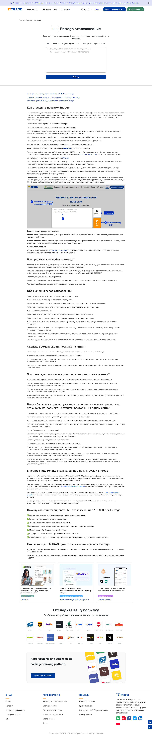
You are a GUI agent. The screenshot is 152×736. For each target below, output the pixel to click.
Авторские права (13, 714)
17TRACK (67, 148)
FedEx (90, 154)
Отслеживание (49, 719)
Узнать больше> (133, 3)
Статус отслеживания (52, 710)
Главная (21, 20)
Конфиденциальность (15, 710)
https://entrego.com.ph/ (95, 43)
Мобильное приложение (58, 250)
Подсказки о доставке (53, 714)
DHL (96, 154)
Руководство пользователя (55, 701)
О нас (8, 701)
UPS (85, 154)
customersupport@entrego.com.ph (64, 43)
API (55, 9)
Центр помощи (85, 706)
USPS (80, 154)
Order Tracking (32, 9)
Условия (9, 706)
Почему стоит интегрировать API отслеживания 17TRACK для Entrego (53, 97)
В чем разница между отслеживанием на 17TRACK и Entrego (50, 94)
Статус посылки (50, 706)
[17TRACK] (15, 9)
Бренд (45, 723)
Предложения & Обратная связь (93, 710)
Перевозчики (30, 20)
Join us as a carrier (43, 676)
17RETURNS (46, 9)
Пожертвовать (85, 714)
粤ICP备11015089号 (96, 733)
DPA (7, 719)
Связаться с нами (87, 701)
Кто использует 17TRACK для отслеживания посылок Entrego (50, 101)
